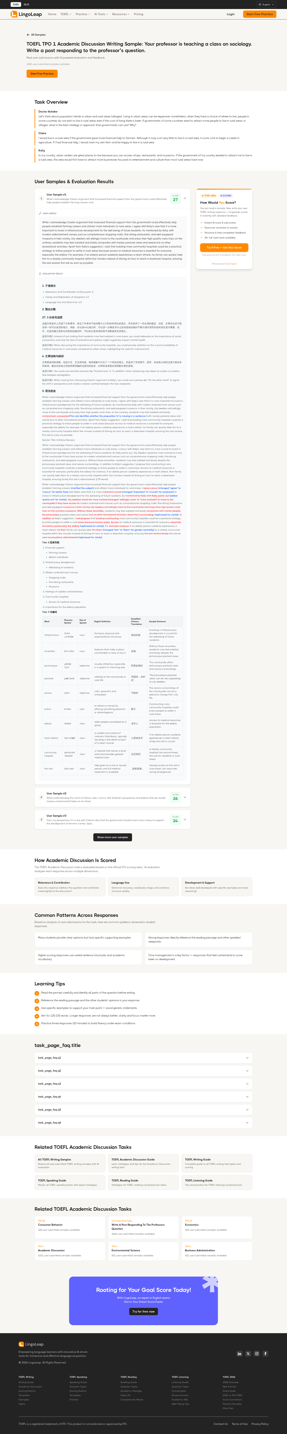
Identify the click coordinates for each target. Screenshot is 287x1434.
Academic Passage (131, 1391)
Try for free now (144, 1311)
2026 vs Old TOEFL (233, 1395)
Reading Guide (129, 1382)
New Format (229, 1386)
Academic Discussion (30, 1386)
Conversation (179, 1391)
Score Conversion (232, 1399)
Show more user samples (112, 837)
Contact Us (221, 1424)
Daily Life (125, 1395)
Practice (81, 14)
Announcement (180, 1395)
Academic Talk (180, 1399)
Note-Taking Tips (180, 1404)
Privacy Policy (260, 1424)
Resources (119, 14)
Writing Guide (26, 1382)
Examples (24, 1399)
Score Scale (229, 1391)
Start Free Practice (259, 14)
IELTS (26, 4)
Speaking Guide (78, 1382)
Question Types (78, 1386)
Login (231, 14)
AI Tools (99, 14)
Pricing (138, 14)
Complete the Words (132, 1399)
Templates (24, 1395)
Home (52, 14)
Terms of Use (240, 1424)
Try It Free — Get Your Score (224, 247)
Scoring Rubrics (27, 1391)
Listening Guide (180, 1382)
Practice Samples (232, 1404)
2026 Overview (231, 1382)
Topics (22, 1404)
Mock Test (228, 1408)
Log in (234, 264)
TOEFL (16, 4)
